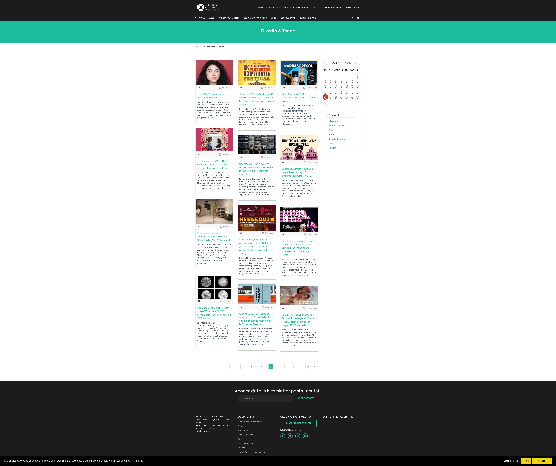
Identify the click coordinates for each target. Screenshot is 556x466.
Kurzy (271, 7)
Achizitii (241, 448)
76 (308, 366)
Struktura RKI (243, 430)
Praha (202, 18)
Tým (240, 426)
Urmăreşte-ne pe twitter (298, 423)
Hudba (331, 134)
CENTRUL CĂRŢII (288, 18)
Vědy (330, 130)
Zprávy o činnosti (245, 435)
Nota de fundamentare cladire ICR (252, 452)
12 (287, 366)
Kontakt (348, 7)
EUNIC (273, 18)
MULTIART (333, 148)
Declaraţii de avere (246, 443)
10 (276, 366)
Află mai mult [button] (137, 460)
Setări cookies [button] (511, 461)
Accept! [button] (542, 461)
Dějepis (241, 439)
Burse (303, 18)
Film (330, 143)
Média (286, 7)
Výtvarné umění (336, 125)
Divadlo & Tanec (336, 139)
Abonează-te (305, 398)
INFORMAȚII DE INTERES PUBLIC (304, 7)
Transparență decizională (330, 7)
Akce (211, 18)
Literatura (333, 121)
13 (293, 366)
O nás (278, 7)
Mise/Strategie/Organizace (250, 422)
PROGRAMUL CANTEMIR (229, 18)
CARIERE (357, 7)
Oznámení (312, 18)
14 (299, 366)
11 (282, 366)
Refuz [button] (526, 461)
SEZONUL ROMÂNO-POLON (256, 18)
